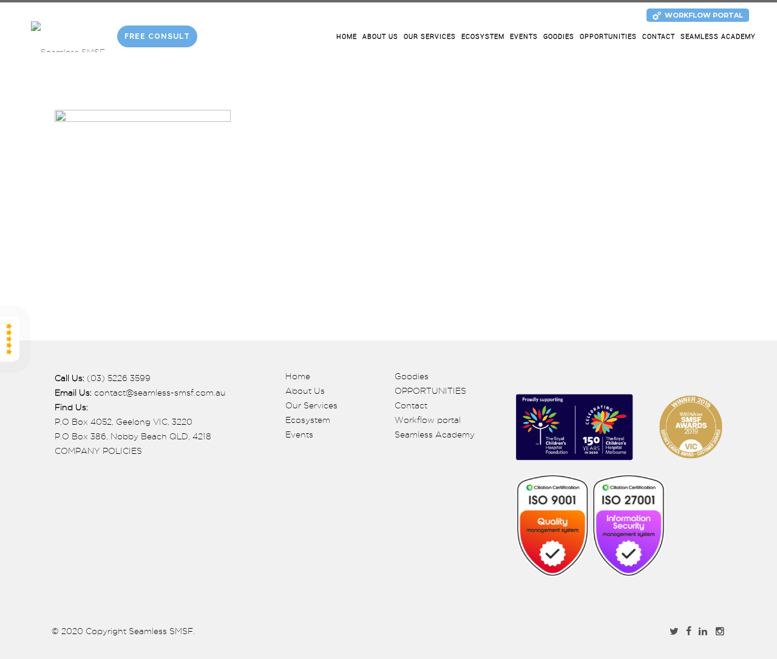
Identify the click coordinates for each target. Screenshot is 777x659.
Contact (658, 37)
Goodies (558, 37)
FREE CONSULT (157, 36)
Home (346, 37)
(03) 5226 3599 (119, 378)
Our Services (430, 37)
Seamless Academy (718, 37)
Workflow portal (428, 420)
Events (524, 37)
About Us (380, 37)
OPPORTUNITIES (608, 37)
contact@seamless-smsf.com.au (160, 392)
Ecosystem (482, 37)
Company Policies (98, 451)
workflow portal (704, 15)
